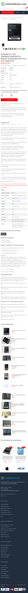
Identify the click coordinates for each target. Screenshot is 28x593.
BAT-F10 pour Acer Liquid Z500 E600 (18, 422)
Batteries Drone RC (5, 534)
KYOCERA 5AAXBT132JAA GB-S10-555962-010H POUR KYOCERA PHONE (20, 457)
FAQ (2, 516)
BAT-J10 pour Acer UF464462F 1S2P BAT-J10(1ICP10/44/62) (18, 404)
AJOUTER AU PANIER (9, 99)
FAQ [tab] (19, 124)
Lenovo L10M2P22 (5, 575)
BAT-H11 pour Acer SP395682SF (18, 348)
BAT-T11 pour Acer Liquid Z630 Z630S (18, 395)
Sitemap (4, 496)
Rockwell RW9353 (4, 571)
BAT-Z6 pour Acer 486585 (17, 385)
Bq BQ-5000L (3, 569)
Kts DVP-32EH (4, 565)
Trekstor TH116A (4, 567)
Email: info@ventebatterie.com (8, 494)
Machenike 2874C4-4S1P (6, 545)
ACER (13, 203)
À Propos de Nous (5, 504)
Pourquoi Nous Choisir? (6, 512)
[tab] (3, 45)
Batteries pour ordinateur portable (8, 528)
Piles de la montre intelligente (7, 530)
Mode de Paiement (5, 510)
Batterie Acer (5, 19)
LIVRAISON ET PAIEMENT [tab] (8, 124)
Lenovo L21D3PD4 (4, 547)
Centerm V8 (3, 553)
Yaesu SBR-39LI (4, 549)
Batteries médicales (5, 536)
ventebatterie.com (13, 584)
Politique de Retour (5, 506)
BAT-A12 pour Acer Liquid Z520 (18, 330)
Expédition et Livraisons (6, 508)
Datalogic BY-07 (4, 551)
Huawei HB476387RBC (5, 555)
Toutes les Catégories (7, 12)
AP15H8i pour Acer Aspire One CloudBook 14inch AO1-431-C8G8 (19, 431)
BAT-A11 (3, 234)
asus (23, 12)
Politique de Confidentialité (7, 514)
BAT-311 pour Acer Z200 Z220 (18, 357)
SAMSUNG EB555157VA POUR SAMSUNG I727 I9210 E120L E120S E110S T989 (7, 457)
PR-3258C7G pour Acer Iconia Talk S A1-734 (19, 413)
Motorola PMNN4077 (5, 577)
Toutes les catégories (7, 17)
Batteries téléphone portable (7, 524)
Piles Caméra (3, 532)
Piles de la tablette (5, 526)
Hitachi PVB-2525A (5, 557)
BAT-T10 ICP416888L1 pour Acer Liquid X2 (18, 339)
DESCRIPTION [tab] (5, 123)
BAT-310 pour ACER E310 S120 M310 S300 (18, 366)
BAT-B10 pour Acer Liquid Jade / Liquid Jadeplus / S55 (19, 375)
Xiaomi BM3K (4, 573)
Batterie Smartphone (18, 17)
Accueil (17, 12)
